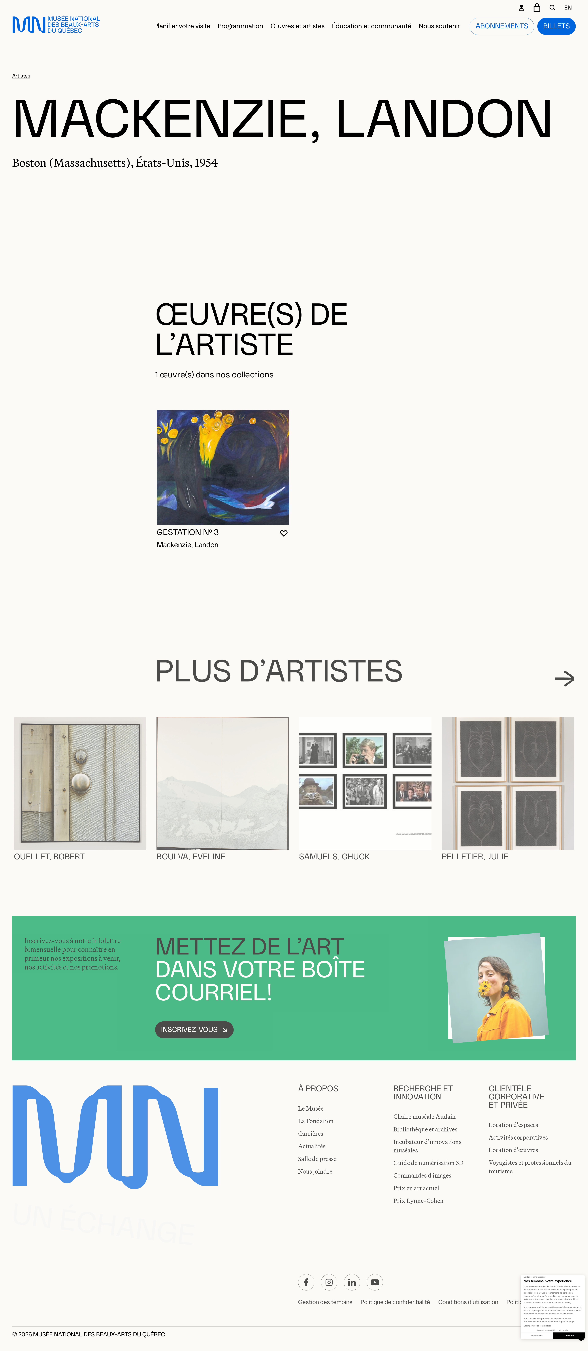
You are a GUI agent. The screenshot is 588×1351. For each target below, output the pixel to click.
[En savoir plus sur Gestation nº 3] (223, 467)
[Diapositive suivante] (564, 679)
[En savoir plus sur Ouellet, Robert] (80, 783)
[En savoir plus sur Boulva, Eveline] (222, 783)
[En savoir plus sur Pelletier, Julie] (508, 783)
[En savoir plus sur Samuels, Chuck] (365, 783)
